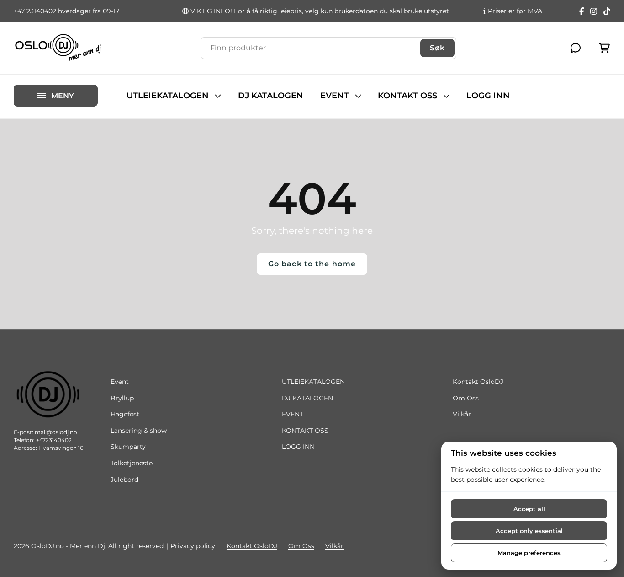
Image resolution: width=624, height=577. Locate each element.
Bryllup (122, 398)
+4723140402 (54, 440)
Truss (22, 63)
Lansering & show (139, 430)
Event (120, 381)
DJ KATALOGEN (270, 96)
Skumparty (128, 446)
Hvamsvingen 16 (60, 447)
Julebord (124, 479)
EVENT (334, 96)
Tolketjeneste (132, 463)
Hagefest (125, 414)
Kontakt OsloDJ (478, 381)
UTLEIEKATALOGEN (168, 96)
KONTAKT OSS (407, 96)
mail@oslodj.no (56, 432)
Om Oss (466, 398)
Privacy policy (192, 546)
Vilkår (462, 414)
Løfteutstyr (31, 79)
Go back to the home (312, 263)
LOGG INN (488, 96)
